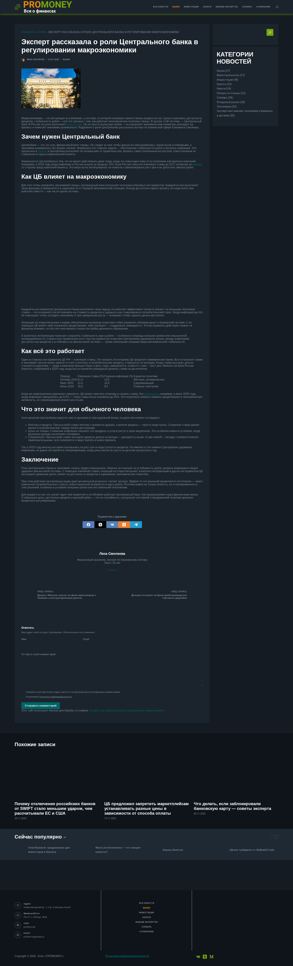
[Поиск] (277, 7)
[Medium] (211, 957)
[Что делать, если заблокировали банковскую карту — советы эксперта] (236, 774)
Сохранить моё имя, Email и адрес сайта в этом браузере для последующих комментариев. (73, 692)
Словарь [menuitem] (247, 7)
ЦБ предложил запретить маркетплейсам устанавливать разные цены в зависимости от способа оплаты (146, 808)
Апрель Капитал (173, 849)
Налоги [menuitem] (207, 7)
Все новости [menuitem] (160, 7)
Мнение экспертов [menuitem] (227, 7)
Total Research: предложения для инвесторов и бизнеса (49, 849)
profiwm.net (29, 927)
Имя (23, 639)
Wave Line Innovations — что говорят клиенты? (118, 849)
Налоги (221, 88)
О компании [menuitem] (263, 7)
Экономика (224, 106)
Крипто (221, 84)
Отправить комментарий (40, 705)
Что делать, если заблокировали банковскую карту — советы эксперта (232, 806)
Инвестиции (225, 79)
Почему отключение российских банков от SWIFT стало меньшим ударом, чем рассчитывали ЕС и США (55, 808)
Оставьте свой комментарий (39, 654)
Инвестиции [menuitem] (191, 7)
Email (86, 639)
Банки (41, 32)
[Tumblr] (205, 957)
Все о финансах (40, 11)
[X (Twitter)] (100, 524)
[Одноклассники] (124, 524)
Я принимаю (49, 696)
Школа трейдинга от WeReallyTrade (252, 849)
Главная (27, 32)
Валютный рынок (228, 75)
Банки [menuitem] (176, 7)
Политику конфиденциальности (55, 696)
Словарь (222, 97)
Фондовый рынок (228, 102)
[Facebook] (88, 524)
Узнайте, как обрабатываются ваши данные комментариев (126, 710)
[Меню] (17, 7)
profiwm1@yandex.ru (34, 936)
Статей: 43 (112, 570)
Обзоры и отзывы (228, 93)
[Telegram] (136, 524)
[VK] (112, 524)
